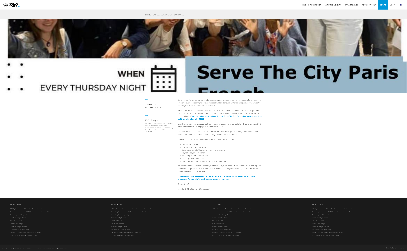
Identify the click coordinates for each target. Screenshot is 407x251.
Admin (402, 248)
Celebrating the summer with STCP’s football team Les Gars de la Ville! (30, 212)
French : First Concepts (16, 224)
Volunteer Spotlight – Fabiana (18, 227)
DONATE (383, 5)
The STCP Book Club (16, 221)
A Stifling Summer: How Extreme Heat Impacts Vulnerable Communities (30, 209)
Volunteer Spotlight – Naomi (18, 218)
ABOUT (393, 5)
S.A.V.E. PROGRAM (351, 5)
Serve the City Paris (391, 248)
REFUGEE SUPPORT (369, 5)
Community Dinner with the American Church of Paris (25, 233)
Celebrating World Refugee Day (19, 215)
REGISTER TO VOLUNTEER (311, 5)
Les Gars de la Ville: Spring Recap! (19, 230)
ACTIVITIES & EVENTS (333, 5)
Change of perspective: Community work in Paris (24, 235)
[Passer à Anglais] (401, 5)
